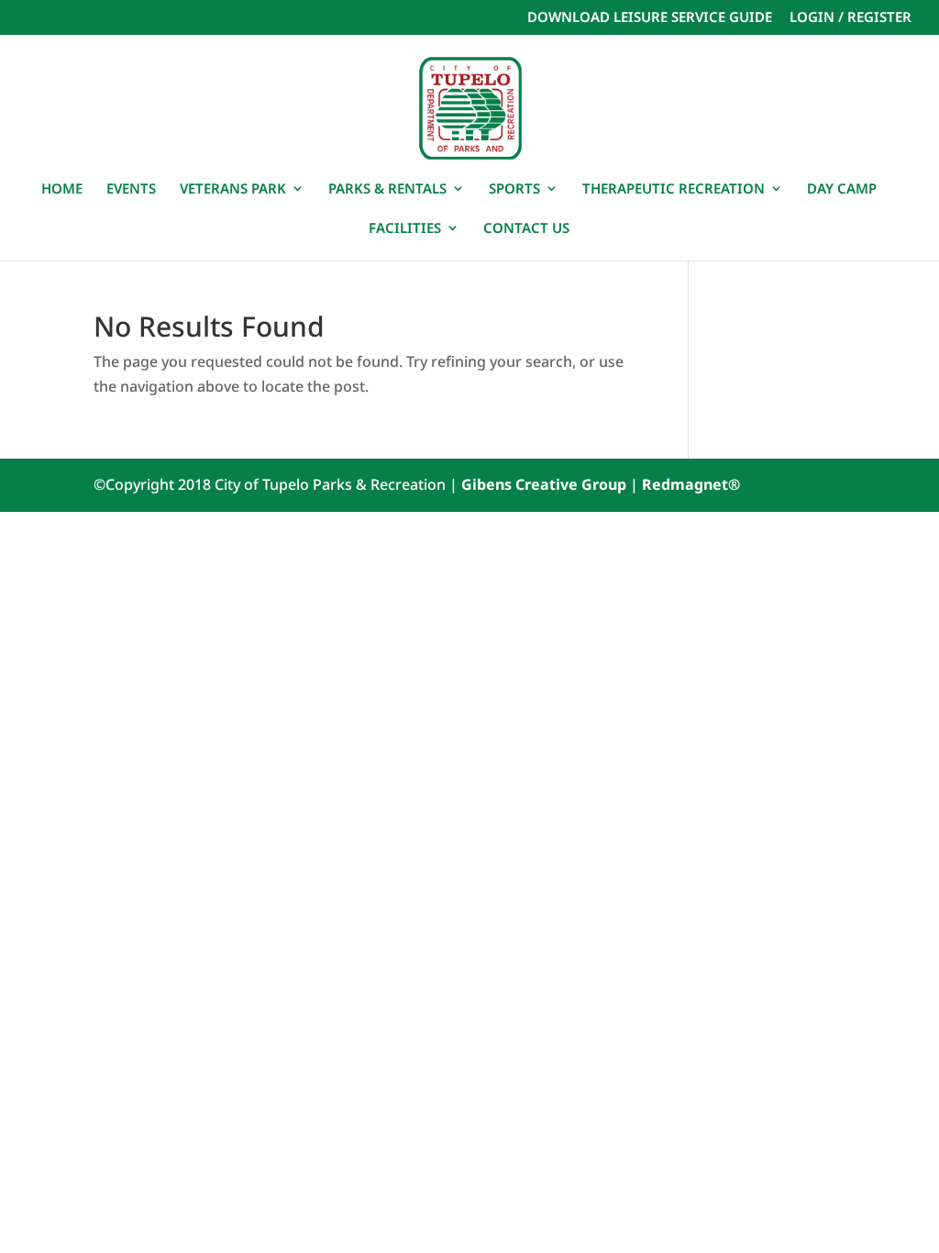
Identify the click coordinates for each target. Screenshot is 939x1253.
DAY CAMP (842, 189)
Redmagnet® (691, 484)
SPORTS (514, 189)
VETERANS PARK (233, 189)
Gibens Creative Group (543, 484)
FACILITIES (405, 229)
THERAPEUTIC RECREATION (673, 189)
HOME (62, 189)
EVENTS (131, 189)
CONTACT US (526, 229)
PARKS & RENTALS (387, 189)
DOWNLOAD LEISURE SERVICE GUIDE (649, 18)
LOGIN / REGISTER (850, 18)
